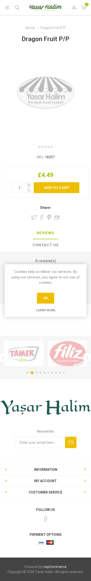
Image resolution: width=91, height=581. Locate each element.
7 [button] (52, 372)
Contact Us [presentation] (46, 245)
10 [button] (64, 372)
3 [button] (36, 372)
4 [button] (40, 372)
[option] (24, 353)
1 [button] (27, 372)
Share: (45, 207)
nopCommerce (54, 567)
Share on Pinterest (49, 217)
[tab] (45, 233)
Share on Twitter (34, 217)
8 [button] (56, 372)
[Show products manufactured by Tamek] (23, 353)
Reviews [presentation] (45, 233)
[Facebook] (46, 519)
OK (45, 298)
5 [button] (44, 372)
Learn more (45, 310)
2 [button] (32, 372)
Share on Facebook (41, 217)
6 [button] (48, 372)
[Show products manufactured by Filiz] (67, 353)
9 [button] (60, 372)
